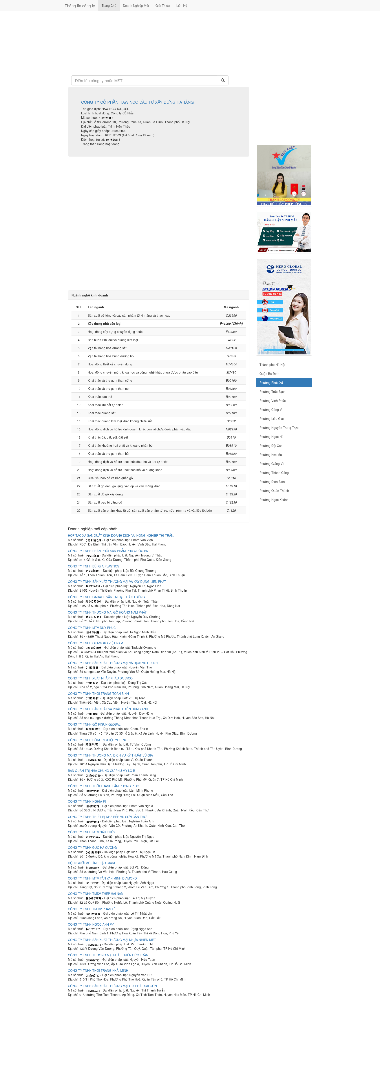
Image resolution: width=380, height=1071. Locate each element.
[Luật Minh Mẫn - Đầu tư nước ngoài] (284, 232)
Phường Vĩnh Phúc (272, 400)
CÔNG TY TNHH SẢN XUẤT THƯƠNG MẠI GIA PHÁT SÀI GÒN (112, 986)
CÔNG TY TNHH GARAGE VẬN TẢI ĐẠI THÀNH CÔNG (106, 597)
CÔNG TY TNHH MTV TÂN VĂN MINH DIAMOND (102, 878)
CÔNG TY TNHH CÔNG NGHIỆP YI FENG (97, 740)
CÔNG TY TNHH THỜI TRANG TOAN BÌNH (98, 693)
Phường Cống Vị (270, 409)
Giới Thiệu (162, 5)
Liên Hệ (181, 5)
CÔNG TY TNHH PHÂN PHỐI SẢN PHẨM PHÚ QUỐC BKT (109, 551)
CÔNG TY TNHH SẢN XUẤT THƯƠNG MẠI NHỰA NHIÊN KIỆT (112, 939)
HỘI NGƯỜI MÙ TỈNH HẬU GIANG (92, 863)
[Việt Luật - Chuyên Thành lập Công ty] (284, 175)
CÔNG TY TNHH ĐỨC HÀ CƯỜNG (92, 847)
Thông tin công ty (80, 5)
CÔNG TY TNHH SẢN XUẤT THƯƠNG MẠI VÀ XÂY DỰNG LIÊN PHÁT (117, 581)
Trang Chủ (109, 5)
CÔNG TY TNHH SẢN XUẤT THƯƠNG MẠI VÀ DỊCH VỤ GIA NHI (113, 663)
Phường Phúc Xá (271, 382)
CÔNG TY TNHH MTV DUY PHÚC (92, 627)
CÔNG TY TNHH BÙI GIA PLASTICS (93, 566)
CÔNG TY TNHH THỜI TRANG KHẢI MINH (98, 970)
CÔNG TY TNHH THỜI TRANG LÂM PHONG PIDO (103, 786)
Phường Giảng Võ (271, 463)
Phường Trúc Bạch (272, 391)
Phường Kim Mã (270, 454)
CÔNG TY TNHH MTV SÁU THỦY (91, 832)
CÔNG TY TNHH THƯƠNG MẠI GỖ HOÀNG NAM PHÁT (107, 612)
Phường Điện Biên (272, 481)
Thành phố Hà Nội (272, 364)
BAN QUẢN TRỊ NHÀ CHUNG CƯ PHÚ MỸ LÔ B (101, 770)
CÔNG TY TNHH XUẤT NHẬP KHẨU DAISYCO (100, 678)
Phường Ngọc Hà (271, 436)
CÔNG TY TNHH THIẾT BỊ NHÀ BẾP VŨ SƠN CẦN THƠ (107, 817)
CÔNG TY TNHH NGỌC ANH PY (91, 924)
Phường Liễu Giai (271, 418)
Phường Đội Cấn (271, 445)
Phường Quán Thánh (274, 490)
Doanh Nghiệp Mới (136, 5)
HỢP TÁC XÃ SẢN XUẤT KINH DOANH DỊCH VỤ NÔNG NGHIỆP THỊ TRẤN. (121, 535)
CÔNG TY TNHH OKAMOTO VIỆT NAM (95, 643)
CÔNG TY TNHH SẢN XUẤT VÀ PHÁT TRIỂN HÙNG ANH (108, 709)
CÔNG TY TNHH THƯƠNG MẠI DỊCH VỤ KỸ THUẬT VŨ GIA (110, 755)
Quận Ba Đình (269, 373)
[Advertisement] (158, 43)
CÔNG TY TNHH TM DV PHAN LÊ (92, 909)
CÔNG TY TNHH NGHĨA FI (87, 801)
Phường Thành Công (274, 472)
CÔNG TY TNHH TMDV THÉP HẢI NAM (96, 893)
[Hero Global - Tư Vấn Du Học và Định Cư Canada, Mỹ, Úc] (284, 307)
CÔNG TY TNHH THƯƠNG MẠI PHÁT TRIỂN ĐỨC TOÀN (108, 955)
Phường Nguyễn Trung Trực (278, 427)
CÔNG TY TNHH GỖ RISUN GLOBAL (94, 724)
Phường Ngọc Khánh (274, 499)
